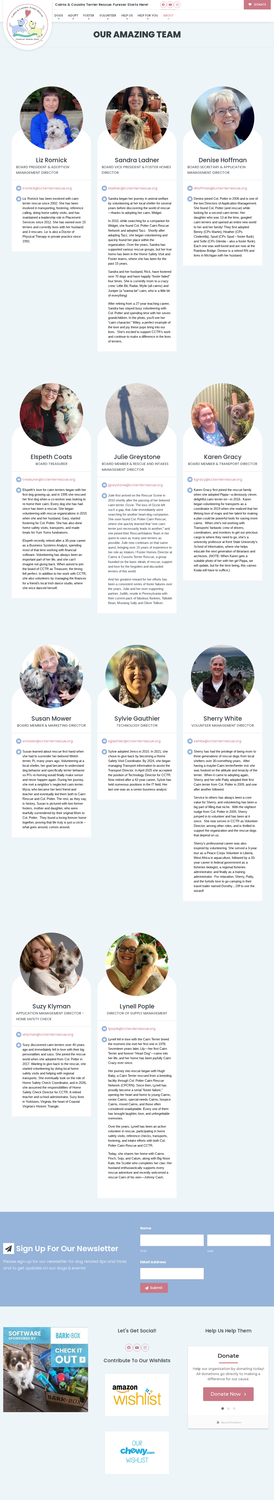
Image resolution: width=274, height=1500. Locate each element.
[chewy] (137, 1452)
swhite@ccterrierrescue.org (217, 741)
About (168, 16)
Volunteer (107, 16)
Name (145, 1228)
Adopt (73, 16)
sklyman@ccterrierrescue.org (47, 1034)
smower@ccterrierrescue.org (47, 741)
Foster (88, 16)
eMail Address (153, 1262)
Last (210, 1251)
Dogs (58, 16)
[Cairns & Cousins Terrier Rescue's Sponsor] (45, 1369)
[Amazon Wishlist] (137, 1394)
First (143, 1251)
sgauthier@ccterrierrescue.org (134, 741)
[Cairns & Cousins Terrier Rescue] (27, 25)
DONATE (259, 5)
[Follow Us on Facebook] (163, 5)
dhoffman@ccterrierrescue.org (220, 188)
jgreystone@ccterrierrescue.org (135, 485)
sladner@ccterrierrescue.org (132, 188)
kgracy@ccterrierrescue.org (218, 479)
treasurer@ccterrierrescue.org (48, 479)
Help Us (127, 16)
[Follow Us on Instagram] (177, 5)
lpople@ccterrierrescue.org (131, 1028)
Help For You (148, 16)
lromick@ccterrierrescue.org (47, 188)
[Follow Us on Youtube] (170, 5)
